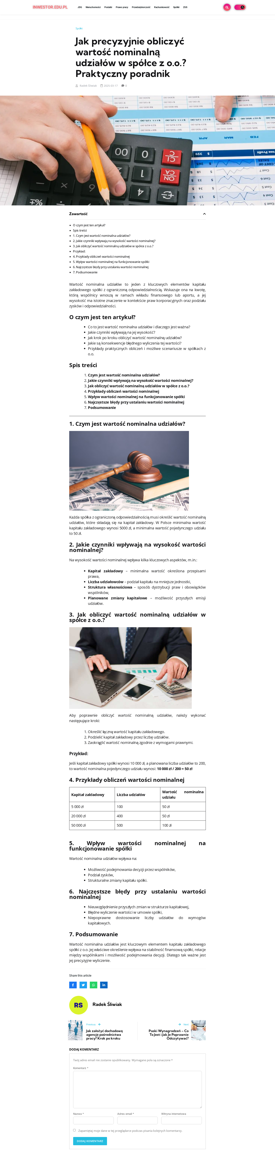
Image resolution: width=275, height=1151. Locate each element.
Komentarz (80, 1068)
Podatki (108, 7)
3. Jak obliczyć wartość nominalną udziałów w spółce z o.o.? (113, 246)
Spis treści (80, 230)
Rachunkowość (161, 7)
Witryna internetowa (173, 1114)
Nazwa (78, 1114)
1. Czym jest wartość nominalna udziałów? (101, 236)
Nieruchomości (93, 7)
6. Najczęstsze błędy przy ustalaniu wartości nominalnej (111, 267)
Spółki (176, 7)
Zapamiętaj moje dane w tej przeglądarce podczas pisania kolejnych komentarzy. (130, 1131)
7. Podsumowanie (85, 272)
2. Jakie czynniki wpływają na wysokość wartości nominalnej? (114, 241)
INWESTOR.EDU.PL (50, 7)
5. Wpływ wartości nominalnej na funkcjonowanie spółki (111, 262)
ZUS (185, 7)
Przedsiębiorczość (141, 7)
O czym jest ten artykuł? (89, 225)
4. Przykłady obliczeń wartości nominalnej (101, 257)
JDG (80, 7)
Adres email (125, 1114)
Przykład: (79, 251)
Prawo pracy (122, 7)
